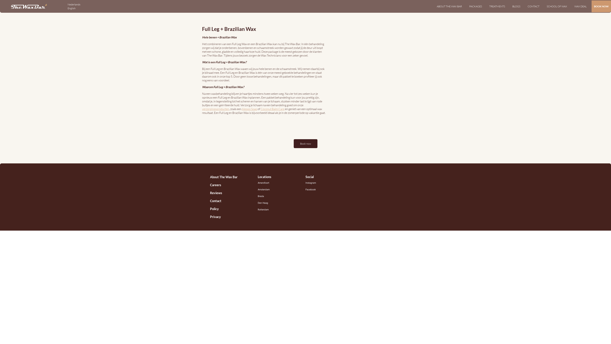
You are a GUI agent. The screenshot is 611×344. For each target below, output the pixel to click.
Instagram (311, 182)
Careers (215, 185)
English (72, 8)
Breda (261, 196)
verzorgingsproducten (215, 109)
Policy (214, 209)
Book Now (601, 6)
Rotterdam (263, 209)
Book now (305, 143)
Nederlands (74, 4)
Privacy (215, 217)
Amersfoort (263, 182)
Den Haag (263, 202)
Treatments (497, 6)
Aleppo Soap (249, 109)
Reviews (216, 193)
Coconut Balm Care (272, 109)
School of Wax (557, 6)
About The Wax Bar (449, 6)
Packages (475, 6)
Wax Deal (580, 6)
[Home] (29, 6)
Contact (533, 6)
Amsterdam (264, 189)
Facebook (311, 189)
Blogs (516, 6)
